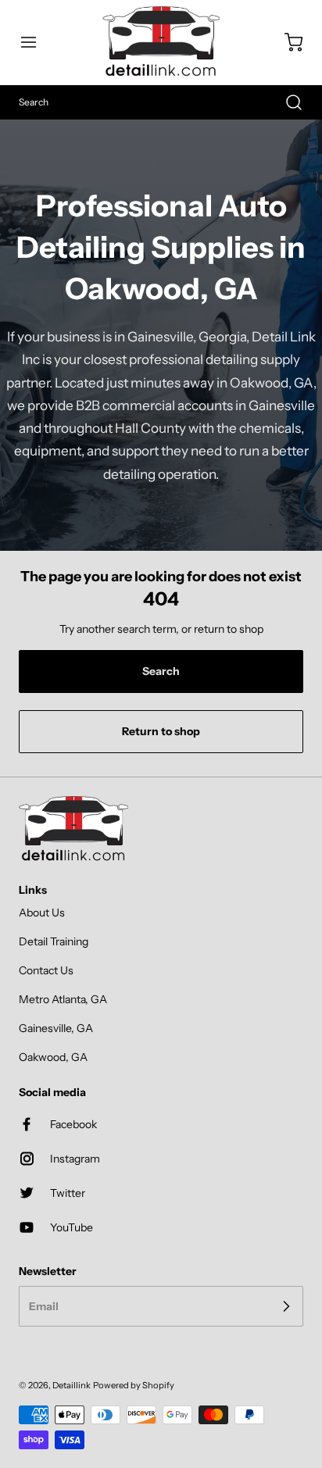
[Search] (286, 102)
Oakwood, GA (53, 1057)
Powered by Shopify (133, 1385)
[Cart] (286, 42)
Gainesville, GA (56, 1028)
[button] (36, 42)
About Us (42, 912)
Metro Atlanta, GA (63, 999)
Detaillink (71, 1385)
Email (44, 1306)
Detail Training (53, 941)
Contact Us (46, 970)
